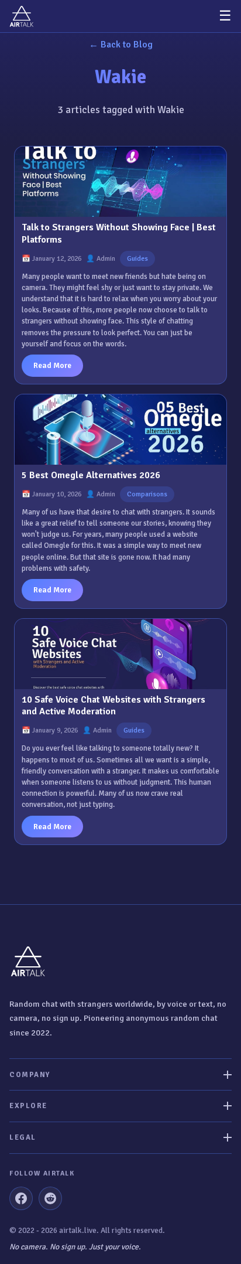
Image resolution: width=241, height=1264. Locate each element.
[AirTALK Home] (21, 16)
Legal (22, 1137)
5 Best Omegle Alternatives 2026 (91, 475)
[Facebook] (21, 1198)
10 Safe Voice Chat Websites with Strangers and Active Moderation (113, 706)
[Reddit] (50, 1198)
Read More (52, 365)
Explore (28, 1105)
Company (29, 1074)
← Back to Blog (121, 44)
